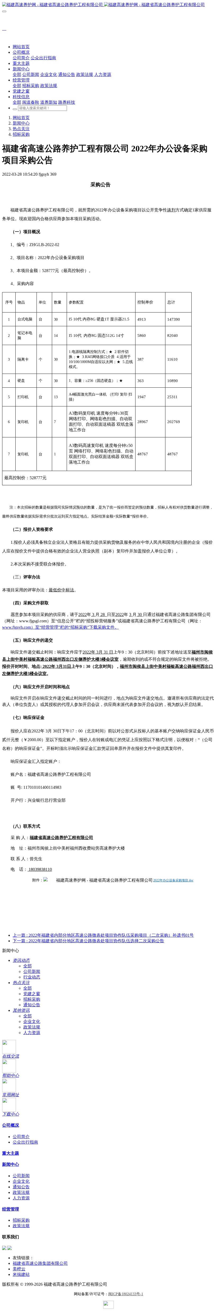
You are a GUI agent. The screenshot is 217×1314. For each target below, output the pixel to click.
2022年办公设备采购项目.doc (173, 880)
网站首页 (21, 46)
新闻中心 (21, 123)
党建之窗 (31, 993)
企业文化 (31, 1021)
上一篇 (103, 935)
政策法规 (31, 1027)
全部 (17, 74)
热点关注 (21, 128)
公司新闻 (31, 971)
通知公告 (31, 1005)
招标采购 (21, 134)
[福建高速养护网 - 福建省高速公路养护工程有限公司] (108, 5)
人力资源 (31, 1032)
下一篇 (88, 941)
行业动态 (31, 977)
